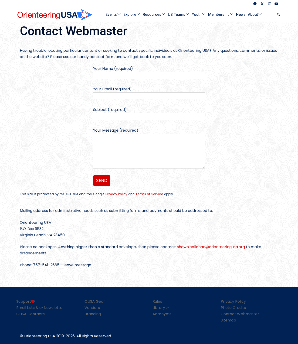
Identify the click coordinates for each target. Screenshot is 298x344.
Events (111, 14)
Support (23, 301)
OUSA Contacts (30, 314)
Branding (93, 314)
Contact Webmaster (240, 314)
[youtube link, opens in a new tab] (276, 3)
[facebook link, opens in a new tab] (255, 3)
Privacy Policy (116, 194)
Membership (219, 14)
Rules (157, 301)
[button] (279, 14)
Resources (152, 14)
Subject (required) (110, 109)
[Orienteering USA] (54, 14)
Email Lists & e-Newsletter (40, 307)
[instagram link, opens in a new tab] (269, 3)
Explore (129, 14)
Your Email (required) (112, 89)
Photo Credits (233, 307)
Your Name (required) (113, 68)
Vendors (92, 307)
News (241, 14)
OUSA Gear (95, 301)
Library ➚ (160, 307)
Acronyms (161, 314)
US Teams (176, 14)
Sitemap (228, 320)
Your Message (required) (115, 130)
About (253, 14)
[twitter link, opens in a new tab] (262, 3)
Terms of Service (149, 194)
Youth (197, 14)
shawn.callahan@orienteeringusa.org (211, 247)
